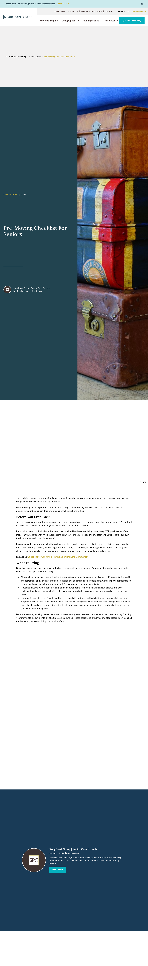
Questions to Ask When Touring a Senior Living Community (57, 556)
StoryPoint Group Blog (15, 56)
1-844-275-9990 (138, 11)
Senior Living (35, 56)
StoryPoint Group (21, 288)
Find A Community (132, 20)
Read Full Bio (57, 869)
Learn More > (63, 3)
